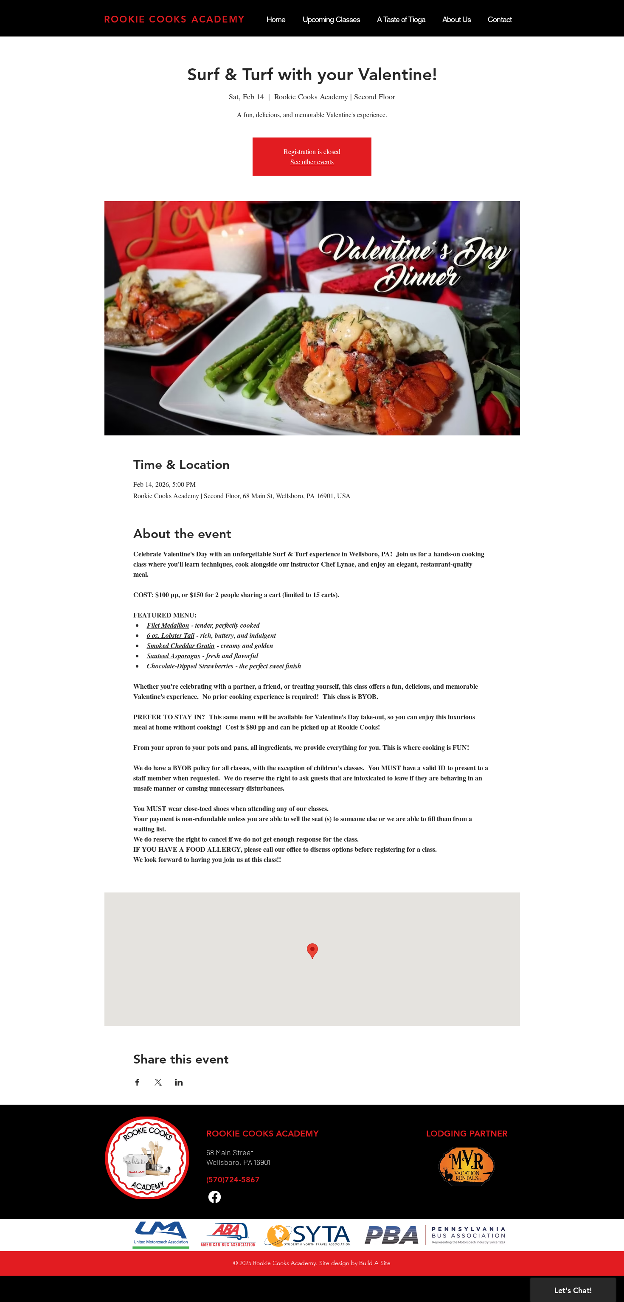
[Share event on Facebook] (137, 1082)
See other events (312, 161)
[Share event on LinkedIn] (179, 1082)
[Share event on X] (158, 1082)
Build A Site (375, 1263)
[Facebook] (214, 1197)
